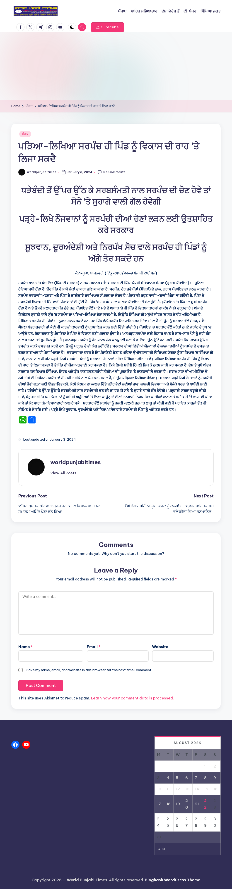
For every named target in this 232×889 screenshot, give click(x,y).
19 (178, 803)
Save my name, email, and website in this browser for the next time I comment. (89, 670)
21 (197, 803)
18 (169, 803)
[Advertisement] (116, 66)
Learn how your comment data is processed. (132, 698)
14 (197, 789)
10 (159, 789)
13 (187, 789)
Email (93, 646)
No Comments (114, 172)
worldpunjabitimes (75, 462)
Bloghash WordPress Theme (172, 879)
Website (160, 646)
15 (206, 789)
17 (159, 803)
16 (215, 789)
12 (178, 789)
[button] (107, 27)
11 (168, 789)
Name (25, 646)
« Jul (161, 849)
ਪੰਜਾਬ (25, 133)
